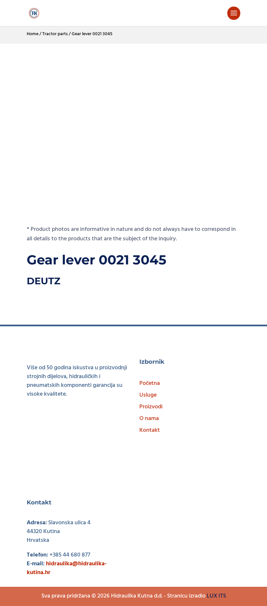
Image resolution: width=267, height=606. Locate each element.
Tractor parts (55, 34)
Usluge (148, 395)
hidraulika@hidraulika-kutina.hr (66, 568)
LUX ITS (216, 596)
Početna (149, 383)
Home (32, 34)
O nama (149, 418)
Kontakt (149, 430)
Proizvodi (150, 407)
